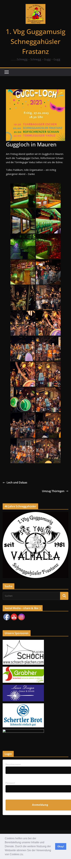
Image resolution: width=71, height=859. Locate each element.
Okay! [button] (60, 846)
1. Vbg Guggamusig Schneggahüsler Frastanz (35, 41)
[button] (24, 854)
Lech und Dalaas (17, 482)
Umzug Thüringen (53, 491)
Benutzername (13, 764)
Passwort (10, 783)
